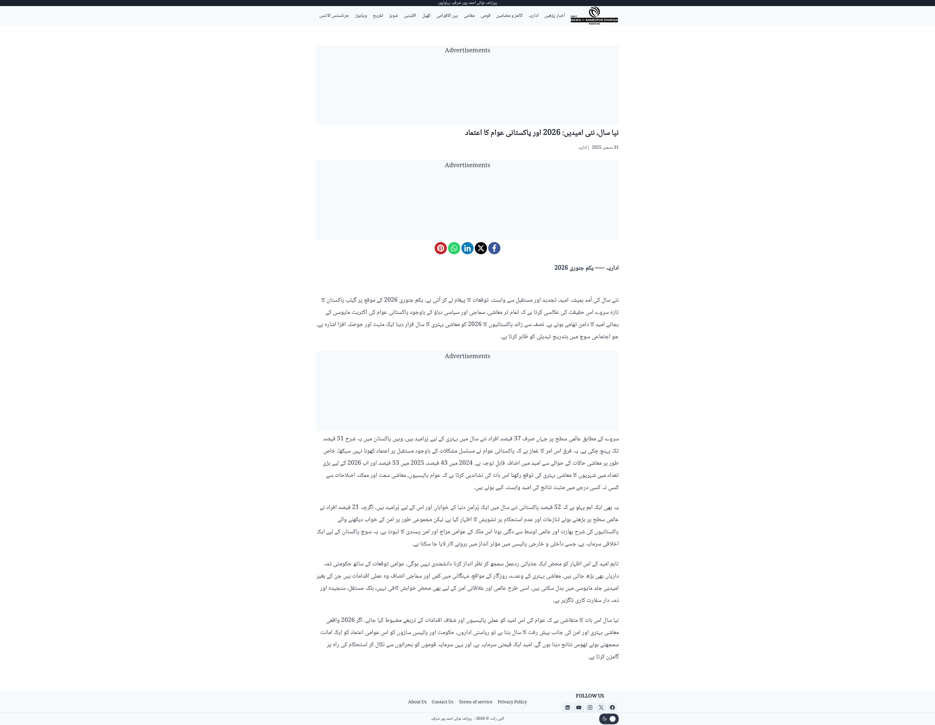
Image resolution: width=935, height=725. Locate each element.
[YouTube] (579, 707)
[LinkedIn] (467, 248)
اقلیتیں (410, 16)
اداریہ (533, 16)
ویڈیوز (361, 16)
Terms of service (476, 702)
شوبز (393, 16)
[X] (481, 248)
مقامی (469, 16)
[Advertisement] (467, 91)
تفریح (378, 16)
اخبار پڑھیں (554, 16)
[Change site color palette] (609, 719)
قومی (485, 16)
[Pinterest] (441, 248)
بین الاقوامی (447, 16)
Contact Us (442, 702)
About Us (417, 702)
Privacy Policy (512, 702)
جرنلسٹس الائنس (334, 16)
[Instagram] (590, 707)
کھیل (426, 16)
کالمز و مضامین (509, 16)
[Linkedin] (567, 707)
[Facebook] (494, 248)
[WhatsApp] (454, 248)
